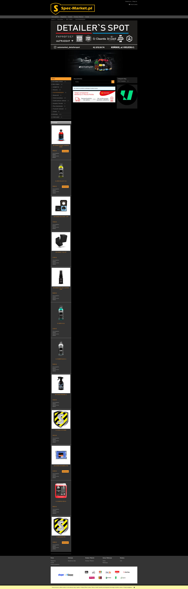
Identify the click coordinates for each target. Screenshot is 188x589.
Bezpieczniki (56, 95)
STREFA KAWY (55, 117)
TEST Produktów (122, 81)
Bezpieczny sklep (72, 560)
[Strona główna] (73, 9)
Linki (121, 560)
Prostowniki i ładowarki (58, 108)
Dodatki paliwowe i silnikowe (59, 100)
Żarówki (55, 111)
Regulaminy (53, 560)
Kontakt (52, 562)
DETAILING (55, 114)
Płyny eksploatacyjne (58, 106)
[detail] (94, 34)
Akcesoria (55, 89)
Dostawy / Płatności (89, 560)
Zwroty (104, 560)
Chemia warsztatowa (58, 98)
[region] (94, 63)
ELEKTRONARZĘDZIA (58, 92)
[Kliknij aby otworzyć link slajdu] (94, 63)
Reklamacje (105, 562)
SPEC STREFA (55, 84)
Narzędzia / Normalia (58, 103)
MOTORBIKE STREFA (57, 81)
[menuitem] (55, 16)
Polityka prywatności (55, 564)
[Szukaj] (112, 81)
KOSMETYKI (56, 87)
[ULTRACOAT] (127, 94)
